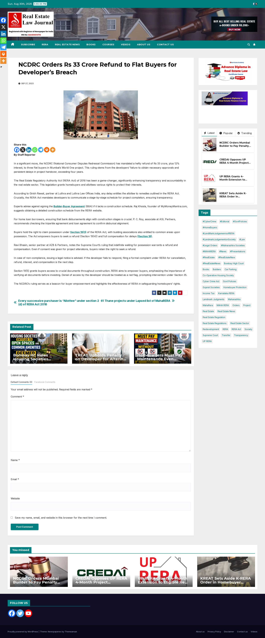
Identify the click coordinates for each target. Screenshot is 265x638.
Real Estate (208, 311)
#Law (242, 239)
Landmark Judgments (213, 299)
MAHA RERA (223, 305)
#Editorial (224, 221)
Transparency (241, 335)
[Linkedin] (28, 149)
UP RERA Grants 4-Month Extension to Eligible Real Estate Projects (232, 181)
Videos (125, 44)
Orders (236, 305)
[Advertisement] (226, 113)
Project (246, 305)
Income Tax (209, 293)
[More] (52, 149)
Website (15, 498)
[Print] (46, 149)
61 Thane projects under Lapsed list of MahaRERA (135, 301)
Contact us (165, 44)
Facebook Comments (44, 382)
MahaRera (208, 305)
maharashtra (234, 299)
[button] (249, 44)
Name (15, 460)
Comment (17, 396)
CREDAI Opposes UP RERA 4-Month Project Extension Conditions (234, 163)
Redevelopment (211, 329)
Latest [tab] (211, 132)
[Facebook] (16, 149)
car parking (230, 269)
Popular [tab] (228, 133)
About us (143, 44)
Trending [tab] (246, 133)
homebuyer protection (234, 287)
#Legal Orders (210, 245)
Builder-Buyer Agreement (69, 206)
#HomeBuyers (210, 227)
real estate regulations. (215, 323)
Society (248, 329)
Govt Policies (229, 281)
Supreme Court (210, 335)
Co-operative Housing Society (218, 275)
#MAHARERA (209, 251)
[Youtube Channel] (28, 613)
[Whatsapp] (34, 149)
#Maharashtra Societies (233, 245)
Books (91, 44)
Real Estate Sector (239, 323)
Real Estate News (67, 44)
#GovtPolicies (240, 221)
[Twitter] (20, 613)
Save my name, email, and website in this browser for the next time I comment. (61, 517)
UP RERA (207, 341)
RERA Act (236, 329)
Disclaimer (229, 631)
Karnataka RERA (226, 293)
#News (222, 251)
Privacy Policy (214, 631)
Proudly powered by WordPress (23, 631)
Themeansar (71, 631)
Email (15, 479)
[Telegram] (40, 149)
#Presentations (237, 251)
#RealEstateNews (211, 263)
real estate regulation (214, 317)
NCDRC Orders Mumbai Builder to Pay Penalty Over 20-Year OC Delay (234, 146)
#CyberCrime (209, 221)
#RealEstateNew (226, 257)
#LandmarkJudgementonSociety (219, 239)
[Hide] (1, 67)
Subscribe (28, 44)
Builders (217, 269)
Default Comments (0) (21, 382)
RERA (45, 44)
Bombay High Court (234, 263)
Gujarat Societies (211, 287)
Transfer (226, 335)
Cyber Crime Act (211, 281)
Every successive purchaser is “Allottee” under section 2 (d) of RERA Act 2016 (58, 302)
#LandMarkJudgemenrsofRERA (218, 233)
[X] (22, 149)
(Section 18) (144, 236)
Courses (108, 44)
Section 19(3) (78, 232)
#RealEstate (209, 257)
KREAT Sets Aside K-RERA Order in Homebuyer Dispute (232, 196)
